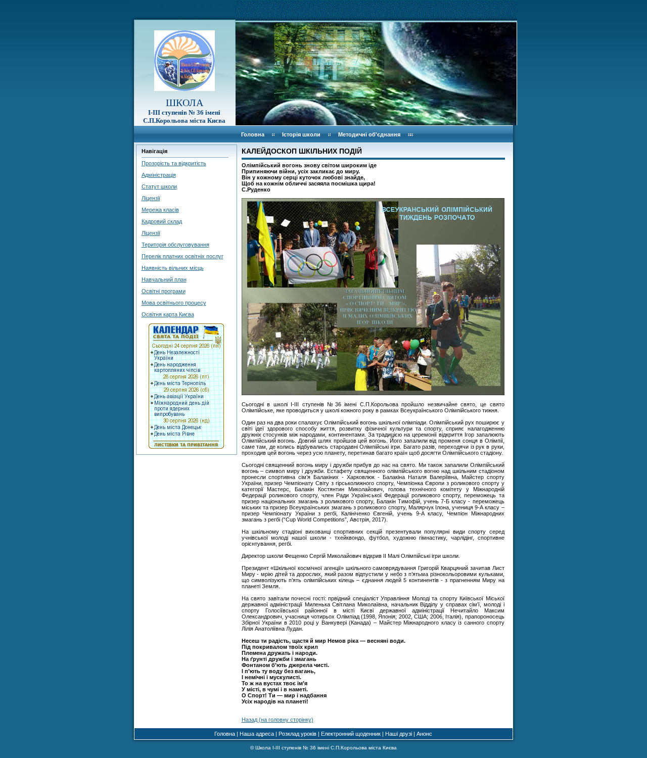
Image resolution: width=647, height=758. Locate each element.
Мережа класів (160, 210)
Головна (252, 134)
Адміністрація (159, 175)
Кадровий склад (162, 221)
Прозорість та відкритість (174, 163)
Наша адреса (257, 734)
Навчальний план (164, 279)
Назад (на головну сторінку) (277, 720)
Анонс (424, 734)
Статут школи (159, 186)
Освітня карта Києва (168, 314)
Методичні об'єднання (369, 134)
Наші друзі (398, 734)
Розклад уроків (297, 734)
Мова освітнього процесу (174, 303)
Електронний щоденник (351, 734)
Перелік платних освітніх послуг (182, 256)
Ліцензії (151, 198)
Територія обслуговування (175, 245)
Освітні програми (164, 291)
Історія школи (301, 134)
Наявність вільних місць (173, 268)
